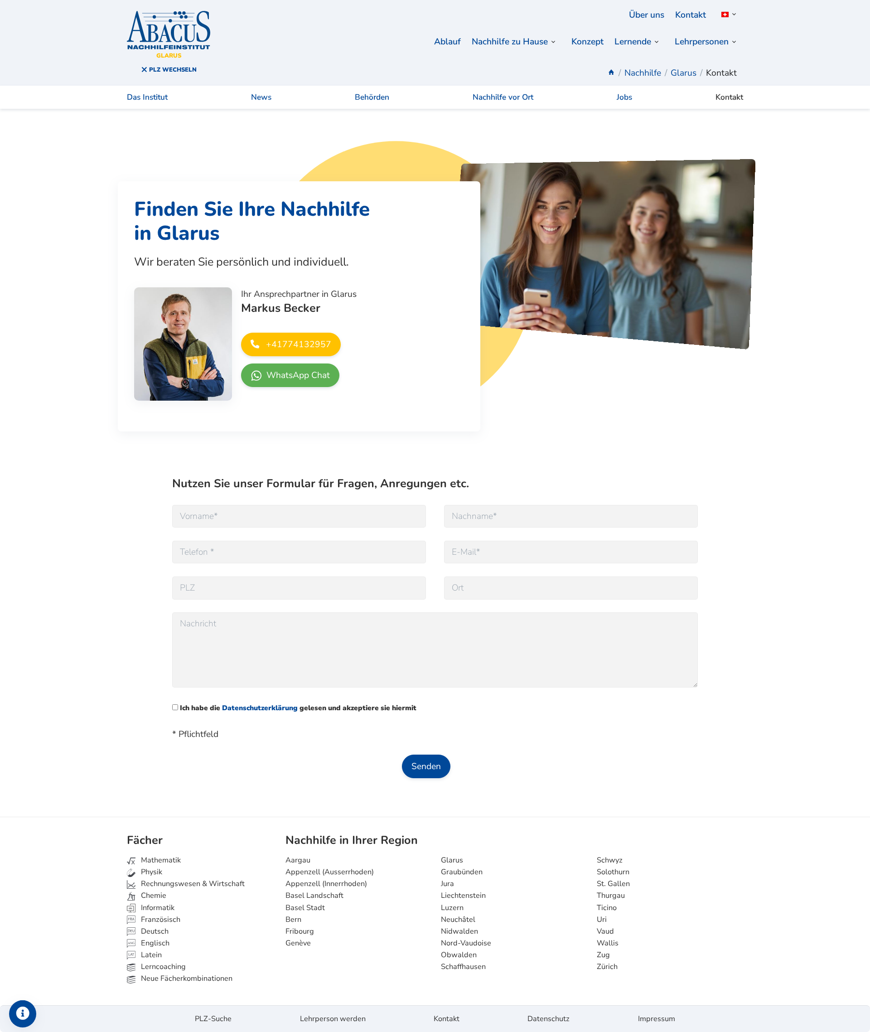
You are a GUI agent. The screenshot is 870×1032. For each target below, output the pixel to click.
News (261, 97)
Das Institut (147, 97)
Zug (603, 955)
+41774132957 (297, 344)
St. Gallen (613, 884)
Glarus (452, 860)
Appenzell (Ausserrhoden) (329, 872)
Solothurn (613, 872)
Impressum (656, 1019)
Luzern (452, 908)
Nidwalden (459, 931)
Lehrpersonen (702, 42)
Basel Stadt (305, 908)
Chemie (152, 896)
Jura (447, 884)
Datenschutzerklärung (260, 707)
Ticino (607, 908)
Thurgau (611, 896)
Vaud (605, 931)
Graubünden (462, 872)
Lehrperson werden (333, 1019)
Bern (293, 920)
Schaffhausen (463, 967)
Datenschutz (548, 1019)
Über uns (646, 15)
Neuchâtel (458, 920)
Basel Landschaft (314, 896)
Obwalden (459, 955)
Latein (150, 955)
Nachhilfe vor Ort (503, 97)
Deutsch (154, 931)
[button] (727, 14)
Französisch (159, 920)
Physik (150, 872)
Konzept (587, 42)
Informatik (156, 908)
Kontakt (690, 15)
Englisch (148, 943)
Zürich (607, 967)
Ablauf (447, 42)
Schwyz (610, 860)
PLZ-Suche (213, 1019)
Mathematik (160, 860)
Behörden (372, 97)
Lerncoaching (162, 967)
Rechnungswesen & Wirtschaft (192, 884)
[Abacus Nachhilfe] (611, 73)
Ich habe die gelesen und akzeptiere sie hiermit (297, 707)
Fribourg (299, 931)
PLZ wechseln (172, 70)
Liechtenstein (463, 896)
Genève (298, 943)
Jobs (624, 97)
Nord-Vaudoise (466, 943)
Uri (602, 920)
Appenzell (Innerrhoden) (326, 884)
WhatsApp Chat (297, 375)
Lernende (632, 42)
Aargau (297, 860)
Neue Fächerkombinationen (185, 979)
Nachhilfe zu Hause (510, 42)
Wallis (608, 943)
